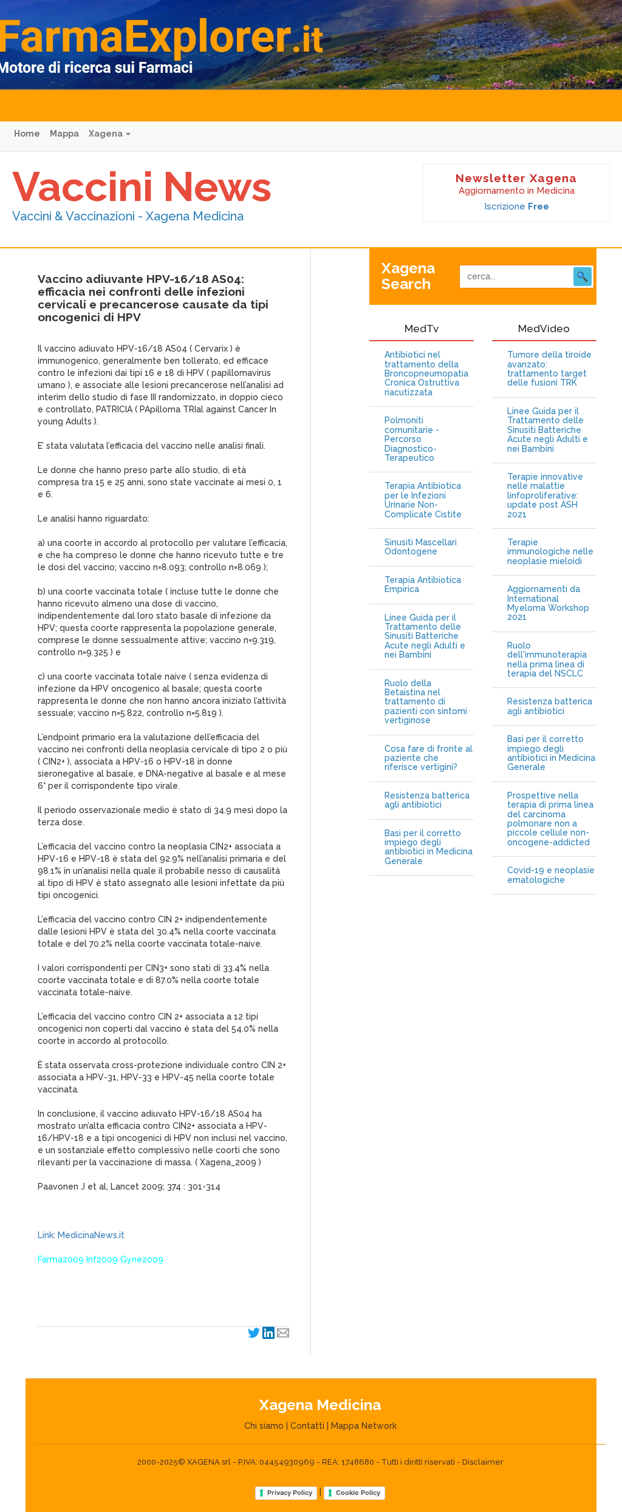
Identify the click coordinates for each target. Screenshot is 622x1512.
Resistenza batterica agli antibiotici (427, 800)
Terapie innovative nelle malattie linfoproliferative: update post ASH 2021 (545, 495)
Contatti (307, 1426)
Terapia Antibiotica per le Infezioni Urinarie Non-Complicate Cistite (423, 500)
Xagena (107, 133)
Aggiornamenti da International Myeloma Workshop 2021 (548, 603)
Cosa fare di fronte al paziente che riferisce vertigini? (428, 758)
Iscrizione (516, 206)
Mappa (64, 133)
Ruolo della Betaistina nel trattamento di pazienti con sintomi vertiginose (425, 702)
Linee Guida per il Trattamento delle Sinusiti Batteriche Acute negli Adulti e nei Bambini (424, 636)
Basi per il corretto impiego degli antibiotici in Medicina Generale (428, 847)
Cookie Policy (358, 1492)
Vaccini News (142, 186)
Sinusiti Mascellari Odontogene (420, 547)
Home (27, 133)
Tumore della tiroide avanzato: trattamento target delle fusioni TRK (549, 368)
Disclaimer (483, 1461)
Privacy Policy (289, 1492)
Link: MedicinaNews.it (81, 1235)
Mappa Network (364, 1426)
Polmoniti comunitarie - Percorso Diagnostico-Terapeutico (411, 439)
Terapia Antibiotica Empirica (422, 585)
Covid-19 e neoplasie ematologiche (551, 875)
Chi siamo (264, 1426)
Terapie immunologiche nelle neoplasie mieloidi (550, 552)
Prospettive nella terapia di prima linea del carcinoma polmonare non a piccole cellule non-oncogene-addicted (550, 819)
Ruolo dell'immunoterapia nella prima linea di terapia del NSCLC (547, 659)
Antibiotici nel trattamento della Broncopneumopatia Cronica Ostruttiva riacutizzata (426, 373)
